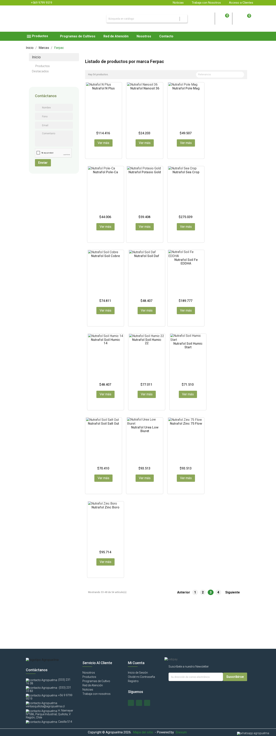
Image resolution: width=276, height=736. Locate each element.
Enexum (182, 732)
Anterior (182, 592)
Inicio (36, 57)
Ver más (103, 143)
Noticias (178, 2)
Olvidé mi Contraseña (141, 676)
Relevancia (219, 75)
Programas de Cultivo (96, 681)
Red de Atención (92, 685)
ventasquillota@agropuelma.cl (45, 706)
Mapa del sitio (143, 732)
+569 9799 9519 (41, 2)
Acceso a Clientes (241, 2)
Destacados (40, 71)
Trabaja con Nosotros (206, 2)
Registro (133, 681)
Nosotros (88, 672)
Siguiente (234, 592)
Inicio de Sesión (138, 672)
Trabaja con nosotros (96, 693)
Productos (42, 66)
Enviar (43, 163)
